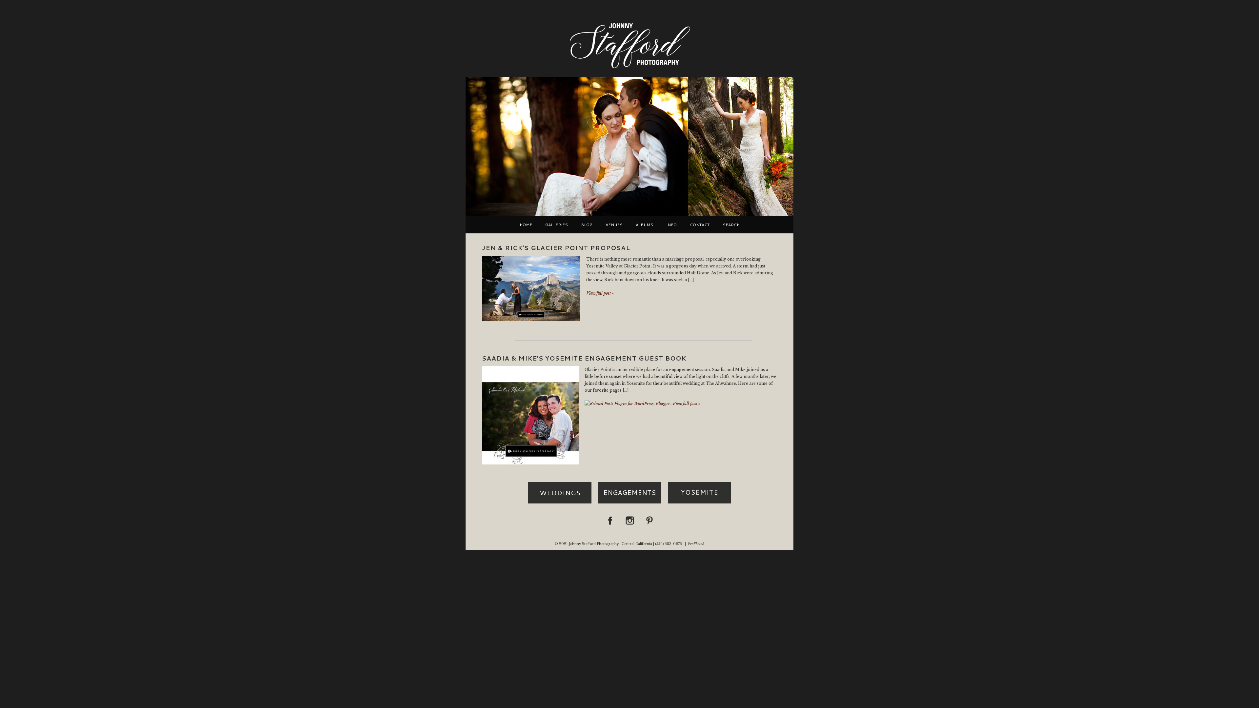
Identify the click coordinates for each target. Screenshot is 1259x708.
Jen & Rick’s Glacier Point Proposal (556, 248)
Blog (586, 225)
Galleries (556, 225)
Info (671, 225)
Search (731, 225)
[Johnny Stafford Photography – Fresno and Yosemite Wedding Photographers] (629, 69)
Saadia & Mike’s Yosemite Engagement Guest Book (584, 358)
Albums (644, 225)
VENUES (614, 225)
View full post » (600, 293)
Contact (699, 225)
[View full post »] (531, 288)
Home (526, 225)
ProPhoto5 (696, 544)
